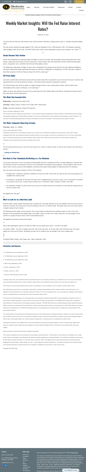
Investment (26, 456)
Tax (24, 461)
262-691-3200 (7, 1)
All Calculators (26, 470)
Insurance (25, 460)
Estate (24, 458)
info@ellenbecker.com (21, 1)
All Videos (25, 468)
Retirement (26, 454)
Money (24, 463)
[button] (28, 7)
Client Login (79, 1)
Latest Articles (26, 467)
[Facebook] (70, 1)
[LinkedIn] (66, 1)
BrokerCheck (74, 452)
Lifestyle (25, 465)
